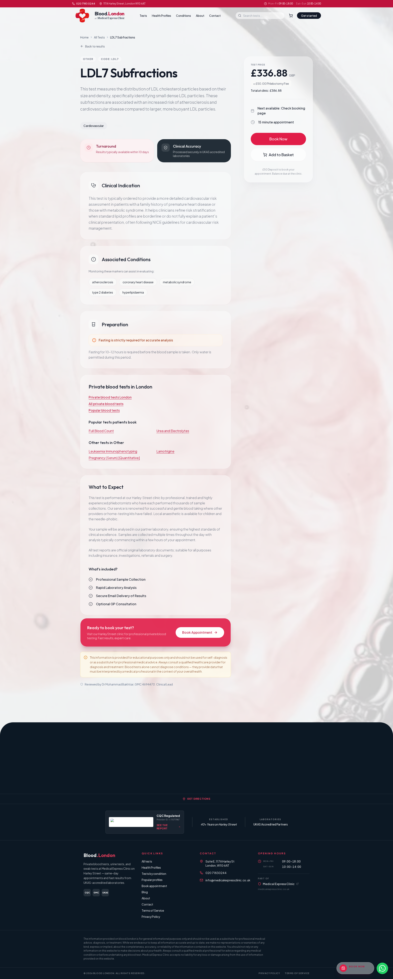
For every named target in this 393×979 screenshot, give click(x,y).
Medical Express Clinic (279, 884)
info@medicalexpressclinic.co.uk (228, 880)
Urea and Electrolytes (172, 431)
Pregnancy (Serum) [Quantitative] (114, 458)
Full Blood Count (101, 431)
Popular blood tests (104, 410)
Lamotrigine (165, 451)
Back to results (95, 46)
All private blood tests (106, 404)
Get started (309, 15)
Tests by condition (154, 873)
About (200, 15)
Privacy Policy (151, 916)
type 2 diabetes (102, 292)
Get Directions (198, 798)
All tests (147, 861)
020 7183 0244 (85, 3)
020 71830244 (216, 873)
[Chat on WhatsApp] (382, 968)
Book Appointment (197, 632)
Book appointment (154, 886)
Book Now (278, 139)
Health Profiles (161, 15)
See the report (162, 827)
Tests (143, 15)
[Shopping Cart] (291, 15)
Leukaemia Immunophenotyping (113, 451)
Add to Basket (281, 154)
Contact (215, 15)
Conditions (183, 15)
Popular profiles (152, 880)
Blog (145, 892)
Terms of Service (153, 910)
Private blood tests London (110, 397)
